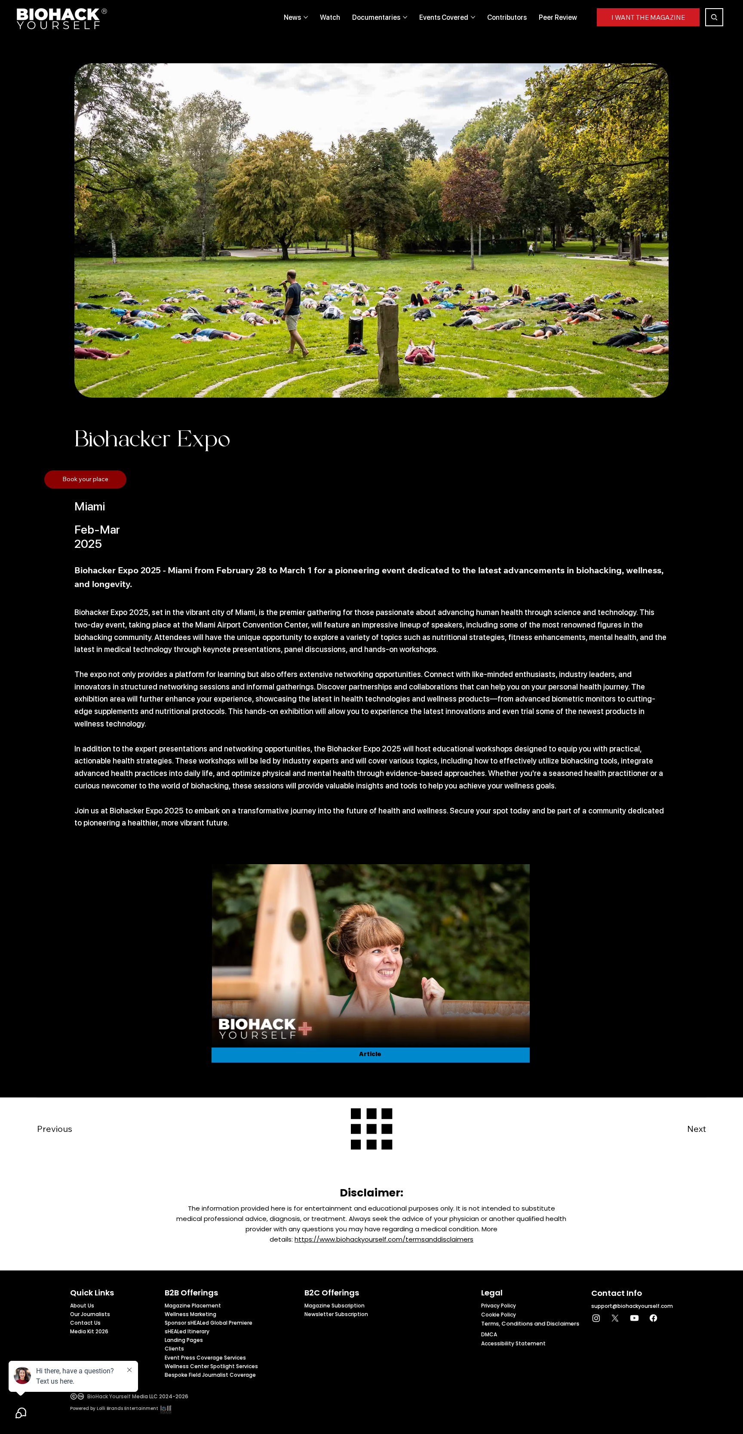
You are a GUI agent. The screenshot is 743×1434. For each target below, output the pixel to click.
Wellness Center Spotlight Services (211, 1366)
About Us (82, 1305)
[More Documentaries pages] (405, 17)
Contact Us (85, 1322)
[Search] (714, 17)
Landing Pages (184, 1340)
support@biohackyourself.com (632, 1306)
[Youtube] (634, 1318)
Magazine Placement (193, 1305)
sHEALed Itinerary (187, 1331)
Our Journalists (90, 1314)
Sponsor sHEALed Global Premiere (208, 1322)
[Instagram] (596, 1318)
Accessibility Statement (513, 1343)
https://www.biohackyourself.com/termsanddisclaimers (384, 1239)
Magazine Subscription (334, 1305)
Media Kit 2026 (89, 1331)
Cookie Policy (498, 1314)
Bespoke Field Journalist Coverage (210, 1374)
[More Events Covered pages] (473, 17)
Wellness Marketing (190, 1314)
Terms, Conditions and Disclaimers (530, 1324)
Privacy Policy (498, 1305)
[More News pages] (306, 17)
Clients (174, 1348)
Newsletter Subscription (336, 1314)
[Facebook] (653, 1318)
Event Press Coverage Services (205, 1357)
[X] (615, 1318)
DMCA (489, 1334)
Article (370, 1054)
